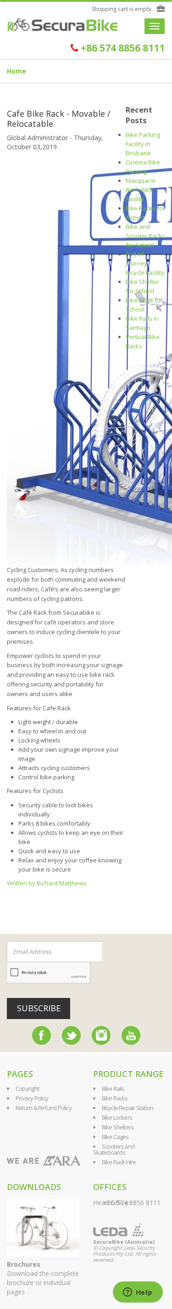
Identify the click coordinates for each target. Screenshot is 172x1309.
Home (16, 71)
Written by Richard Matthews (47, 883)
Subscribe (39, 1008)
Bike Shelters (118, 1127)
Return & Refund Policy (44, 1108)
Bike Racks (115, 1098)
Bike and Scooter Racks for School (145, 235)
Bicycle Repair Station (128, 1108)
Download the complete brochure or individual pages (43, 1278)
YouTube (131, 1035)
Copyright (27, 1088)
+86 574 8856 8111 (121, 48)
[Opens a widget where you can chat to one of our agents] (137, 1292)
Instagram (101, 1035)
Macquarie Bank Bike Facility (140, 189)
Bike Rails (113, 1088)
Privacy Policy (32, 1098)
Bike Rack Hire (119, 1162)
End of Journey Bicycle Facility (145, 263)
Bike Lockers (117, 1117)
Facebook (41, 1035)
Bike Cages (115, 1137)
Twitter (71, 1035)
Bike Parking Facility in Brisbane (143, 143)
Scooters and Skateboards (114, 1149)
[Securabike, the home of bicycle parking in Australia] (62, 25)
